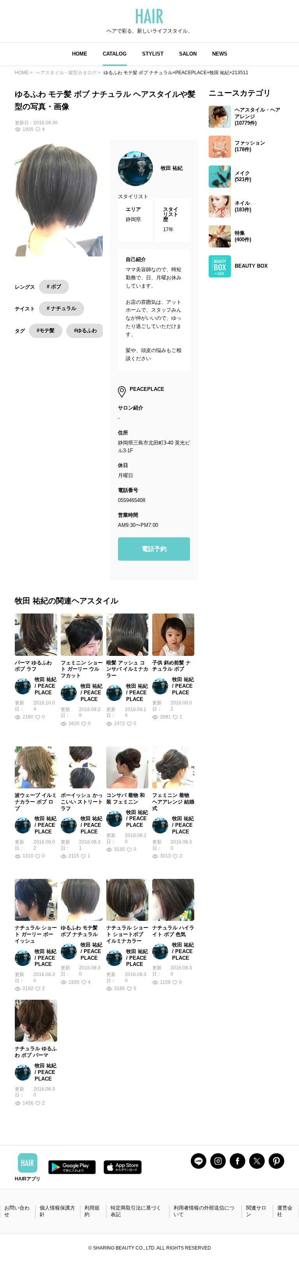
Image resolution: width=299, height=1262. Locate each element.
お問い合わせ (17, 1211)
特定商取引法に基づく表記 (136, 1211)
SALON (188, 54)
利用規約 (92, 1211)
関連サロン (256, 1211)
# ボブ (54, 286)
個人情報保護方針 (57, 1211)
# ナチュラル (61, 308)
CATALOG (115, 54)
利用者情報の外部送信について (204, 1211)
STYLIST (153, 54)
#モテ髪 (46, 330)
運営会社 (284, 1211)
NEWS (219, 54)
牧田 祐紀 (172, 168)
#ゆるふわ (85, 330)
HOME (79, 54)
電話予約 (154, 549)
